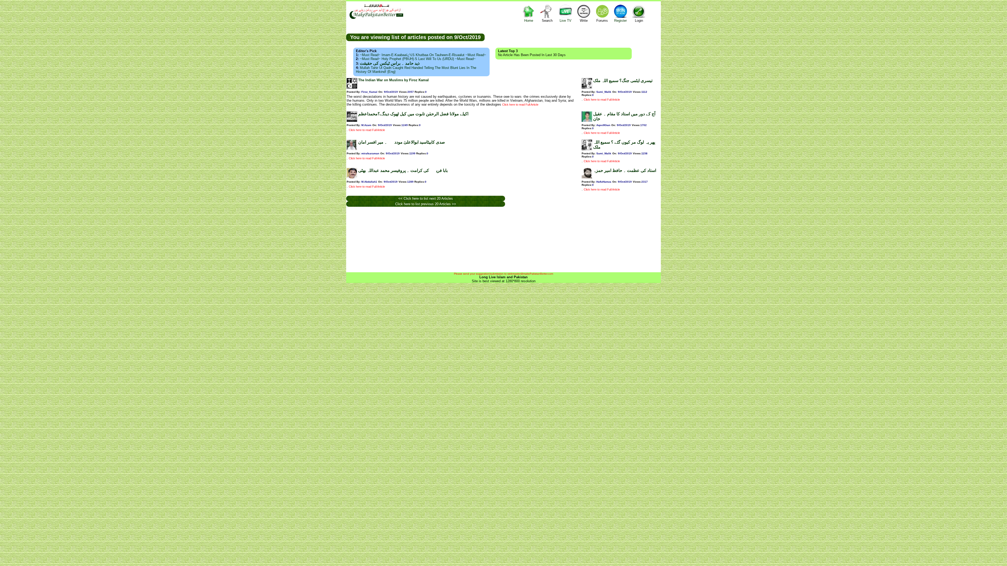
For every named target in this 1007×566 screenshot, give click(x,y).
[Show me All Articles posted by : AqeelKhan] (587, 121)
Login (639, 21)
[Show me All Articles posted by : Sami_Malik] (587, 87)
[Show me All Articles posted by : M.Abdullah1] (352, 177)
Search (547, 21)
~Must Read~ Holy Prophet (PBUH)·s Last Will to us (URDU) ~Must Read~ (418, 59)
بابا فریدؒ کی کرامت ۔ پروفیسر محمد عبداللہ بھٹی (403, 170)
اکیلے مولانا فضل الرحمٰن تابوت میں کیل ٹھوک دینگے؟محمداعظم (413, 114)
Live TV (565, 21)
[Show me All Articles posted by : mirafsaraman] (352, 149)
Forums (602, 21)
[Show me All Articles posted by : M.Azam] (352, 121)
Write (584, 21)
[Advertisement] (572, 37)
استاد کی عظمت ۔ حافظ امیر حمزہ (624, 170)
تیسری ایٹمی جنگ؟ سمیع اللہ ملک (622, 80)
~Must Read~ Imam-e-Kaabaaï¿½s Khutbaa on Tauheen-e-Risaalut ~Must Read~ (423, 55)
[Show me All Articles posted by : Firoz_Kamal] (352, 87)
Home (528, 21)
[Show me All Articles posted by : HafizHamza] (587, 177)
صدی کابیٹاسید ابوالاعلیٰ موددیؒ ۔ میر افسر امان (401, 142)
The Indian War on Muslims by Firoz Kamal (393, 80)
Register (620, 21)
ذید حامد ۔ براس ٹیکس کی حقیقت (390, 63)
